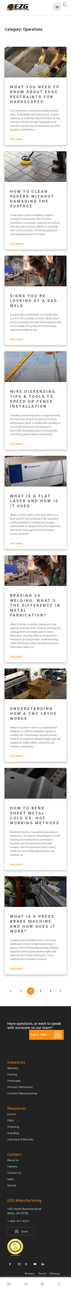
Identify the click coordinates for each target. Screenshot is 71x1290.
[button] (57, 7)
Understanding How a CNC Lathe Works (33, 714)
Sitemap (55, 1273)
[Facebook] (11, 1263)
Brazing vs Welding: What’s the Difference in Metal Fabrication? (35, 605)
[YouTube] (34, 1263)
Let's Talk (38, 1034)
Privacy (30, 1273)
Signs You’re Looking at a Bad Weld (34, 301)
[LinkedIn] (42, 1263)
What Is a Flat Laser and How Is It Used (34, 501)
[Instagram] (18, 1263)
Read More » (17, 139)
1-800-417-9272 (18, 1221)
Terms (42, 1273)
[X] (26, 1263)
